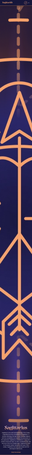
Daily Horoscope (16, 452)
